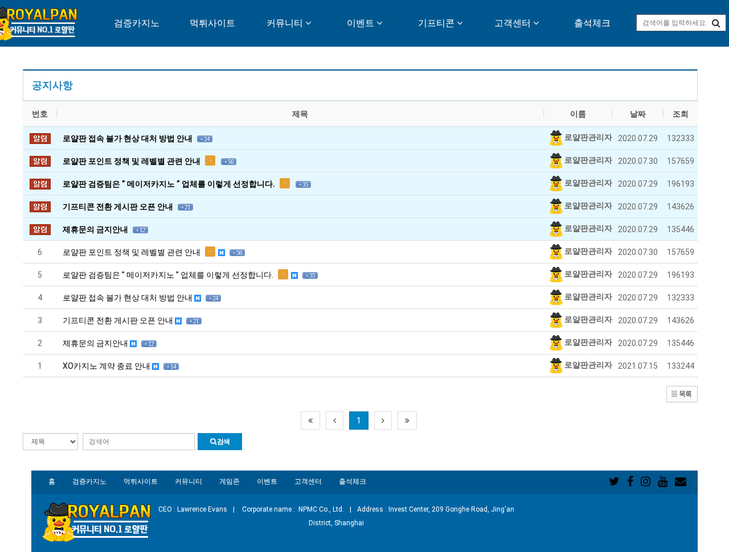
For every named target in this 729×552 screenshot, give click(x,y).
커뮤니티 (286, 23)
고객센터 (513, 23)
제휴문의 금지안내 (108, 343)
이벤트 (361, 23)
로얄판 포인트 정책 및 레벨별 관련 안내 (152, 252)
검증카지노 (136, 23)
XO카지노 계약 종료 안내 (119, 365)
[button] (682, 393)
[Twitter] (614, 481)
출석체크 (592, 23)
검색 (223, 442)
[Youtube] (662, 481)
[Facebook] (630, 481)
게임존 (229, 481)
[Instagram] (645, 481)
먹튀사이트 (212, 23)
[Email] (680, 481)
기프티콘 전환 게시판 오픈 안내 (131, 320)
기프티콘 (437, 23)
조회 (681, 113)
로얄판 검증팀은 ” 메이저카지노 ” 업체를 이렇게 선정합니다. (189, 274)
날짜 (638, 113)
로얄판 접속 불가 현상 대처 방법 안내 (140, 297)
